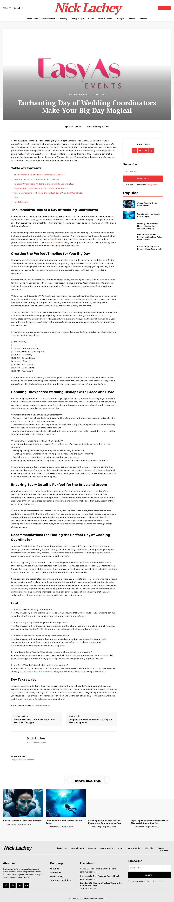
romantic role (52, 242)
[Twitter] (140, 150)
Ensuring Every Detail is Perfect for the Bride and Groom (41, 188)
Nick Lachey (75, 126)
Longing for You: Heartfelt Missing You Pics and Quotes (91, 721)
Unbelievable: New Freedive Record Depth (64, 821)
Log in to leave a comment (23, 760)
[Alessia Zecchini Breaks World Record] (129, 204)
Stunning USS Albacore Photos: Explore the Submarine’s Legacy (147, 226)
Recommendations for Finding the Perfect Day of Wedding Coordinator (48, 193)
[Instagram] (13, 885)
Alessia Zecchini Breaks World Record (147, 204)
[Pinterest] (146, 150)
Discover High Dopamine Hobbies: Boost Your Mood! (149, 247)
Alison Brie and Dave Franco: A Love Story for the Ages (34, 721)
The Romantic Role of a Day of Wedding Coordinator (39, 174)
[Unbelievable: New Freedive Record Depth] (129, 215)
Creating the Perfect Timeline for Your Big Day (36, 179)
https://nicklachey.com (37, 742)
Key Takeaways (21, 202)
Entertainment (79, 95)
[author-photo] (4, 824)
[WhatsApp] (151, 150)
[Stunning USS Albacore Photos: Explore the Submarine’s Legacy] (129, 226)
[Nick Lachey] (17, 740)
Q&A (16, 197)
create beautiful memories (40, 671)
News (82, 872)
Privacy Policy (151, 185)
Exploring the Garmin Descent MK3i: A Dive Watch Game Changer (149, 236)
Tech (82, 888)
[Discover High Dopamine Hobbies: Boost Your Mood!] (129, 248)
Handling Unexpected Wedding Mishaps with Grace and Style (44, 184)
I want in (141, 179)
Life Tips (99, 95)
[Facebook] (134, 150)
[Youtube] (26, 885)
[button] (19, 8)
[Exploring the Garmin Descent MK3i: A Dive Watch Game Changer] (129, 237)
